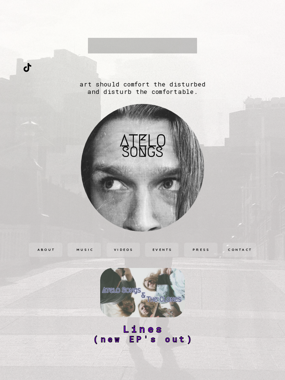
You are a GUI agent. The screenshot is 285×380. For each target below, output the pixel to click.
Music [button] (85, 250)
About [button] (46, 250)
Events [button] (163, 250)
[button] (27, 67)
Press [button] (201, 250)
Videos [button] (124, 250)
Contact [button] (240, 250)
